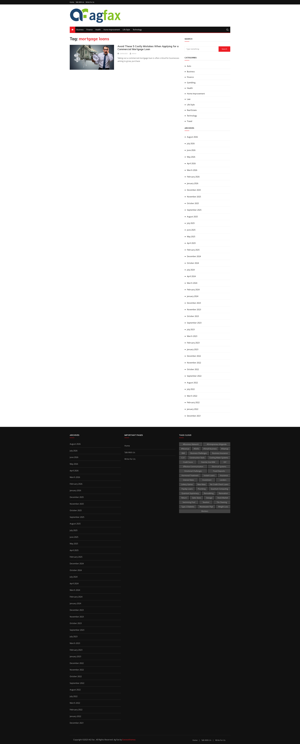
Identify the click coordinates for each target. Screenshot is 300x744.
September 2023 (194, 322)
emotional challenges (193, 471)
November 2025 (194, 196)
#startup (224, 449)
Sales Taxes (196, 498)
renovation (223, 493)
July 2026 (191, 143)
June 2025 (191, 230)
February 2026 (193, 176)
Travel (189, 121)
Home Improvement (111, 29)
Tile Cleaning (222, 502)
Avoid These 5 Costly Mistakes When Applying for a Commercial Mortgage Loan (148, 48)
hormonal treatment (190, 475)
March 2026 (192, 170)
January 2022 (192, 409)
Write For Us (90, 2)
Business (80, 29)
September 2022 (194, 376)
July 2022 (191, 389)
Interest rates (188, 480)
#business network (191, 444)
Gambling (191, 83)
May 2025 (191, 236)
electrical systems (219, 466)
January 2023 (192, 349)
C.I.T (183, 457)
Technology (137, 29)
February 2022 (193, 402)
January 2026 (192, 183)
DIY (225, 462)
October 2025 (193, 203)
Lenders (223, 480)
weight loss (223, 506)
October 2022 (193, 369)
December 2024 (194, 256)
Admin (134, 53)
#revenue (185, 449)
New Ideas (201, 484)
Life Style (126, 29)
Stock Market (222, 498)
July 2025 (191, 223)
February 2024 (193, 289)
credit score (188, 462)
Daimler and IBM (208, 462)
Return (184, 498)
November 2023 (194, 309)
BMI (183, 453)
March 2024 (192, 283)
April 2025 (191, 243)
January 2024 (192, 296)
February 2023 (193, 342)
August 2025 (192, 216)
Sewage (209, 498)
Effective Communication (193, 466)
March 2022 (192, 396)
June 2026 (191, 150)
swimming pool (189, 502)
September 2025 (194, 210)
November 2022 (194, 362)
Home (72, 2)
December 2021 (194, 416)
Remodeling (209, 493)
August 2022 (192, 382)
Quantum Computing (219, 489)
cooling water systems (219, 457)
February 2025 (193, 250)
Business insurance (220, 453)
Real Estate (192, 110)
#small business (210, 449)
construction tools (197, 457)
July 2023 (191, 329)
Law (188, 99)
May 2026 (191, 157)
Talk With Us (80, 2)
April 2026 (191, 163)
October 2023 (193, 316)
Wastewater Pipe (206, 506)
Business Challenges (198, 453)
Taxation (206, 502)
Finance (89, 29)
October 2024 (193, 263)
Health (98, 29)
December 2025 (194, 190)
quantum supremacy (190, 493)
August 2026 (192, 137)
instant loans (209, 475)
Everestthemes (129, 739)
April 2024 (191, 276)
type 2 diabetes (187, 506)
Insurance (224, 475)
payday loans (187, 489)
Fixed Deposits (219, 471)
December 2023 (194, 303)
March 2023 (192, 336)
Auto (189, 66)
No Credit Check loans (219, 484)
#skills (196, 449)
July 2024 (191, 269)
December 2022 (194, 356)
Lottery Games (187, 484)
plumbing (202, 489)
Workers (204, 511)
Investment (206, 480)
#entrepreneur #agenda (216, 444)
